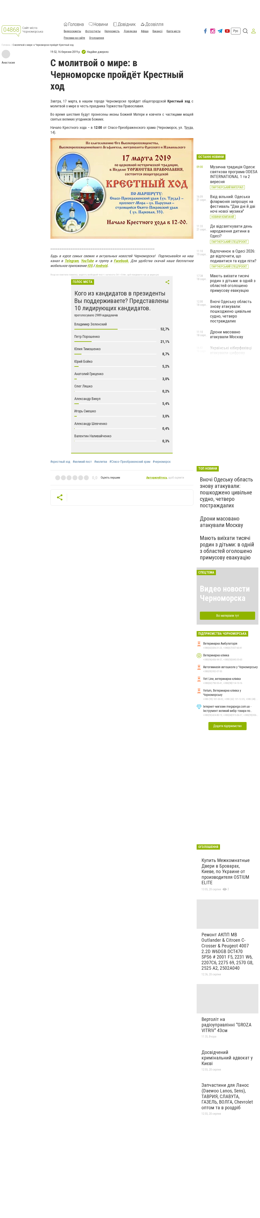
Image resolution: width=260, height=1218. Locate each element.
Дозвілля (154, 24)
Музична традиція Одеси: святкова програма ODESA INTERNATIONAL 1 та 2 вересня (233, 174)
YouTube (87, 261)
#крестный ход (60, 462)
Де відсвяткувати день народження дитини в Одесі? (231, 231)
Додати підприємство (227, 726)
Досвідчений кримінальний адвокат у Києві (227, 1057)
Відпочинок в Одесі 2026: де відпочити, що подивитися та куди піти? (233, 256)
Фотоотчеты (93, 31)
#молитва (100, 462)
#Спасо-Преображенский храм (129, 462)
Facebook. (121, 261)
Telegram (71, 261)
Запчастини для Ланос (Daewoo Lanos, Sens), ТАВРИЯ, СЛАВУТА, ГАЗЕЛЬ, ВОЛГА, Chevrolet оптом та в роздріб (227, 1096)
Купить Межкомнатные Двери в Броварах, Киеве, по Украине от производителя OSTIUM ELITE (226, 871)
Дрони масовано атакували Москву (226, 334)
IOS (90, 265)
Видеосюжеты (72, 31)
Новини (100, 24)
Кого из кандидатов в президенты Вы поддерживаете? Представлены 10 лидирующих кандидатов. (121, 300)
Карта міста (173, 31)
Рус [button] (235, 31)
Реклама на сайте (74, 37)
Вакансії (157, 31)
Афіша (144, 31)
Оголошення (96, 37)
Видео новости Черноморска (225, 593)
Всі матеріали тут (227, 616)
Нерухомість (112, 31)
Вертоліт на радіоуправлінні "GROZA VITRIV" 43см (226, 1024)
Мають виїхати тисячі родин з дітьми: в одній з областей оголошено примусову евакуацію (233, 283)
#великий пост (82, 462)
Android (101, 265)
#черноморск (162, 462)
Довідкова (130, 31)
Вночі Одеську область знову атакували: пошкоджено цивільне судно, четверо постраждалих (231, 311)
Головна (76, 24)
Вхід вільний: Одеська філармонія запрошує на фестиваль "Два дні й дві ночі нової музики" (232, 204)
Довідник (127, 24)
